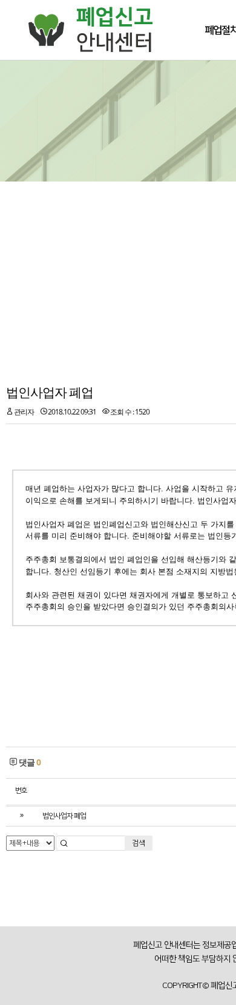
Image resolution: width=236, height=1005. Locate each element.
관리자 (24, 412)
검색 (138, 843)
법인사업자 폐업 (49, 392)
